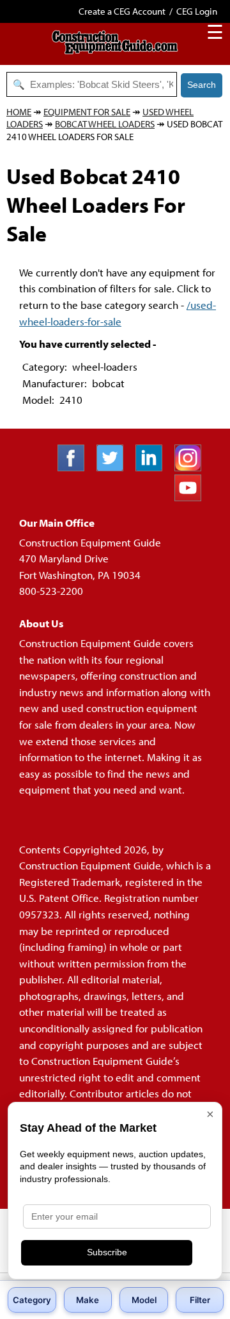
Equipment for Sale (86, 112)
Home (18, 112)
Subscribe (107, 1252)
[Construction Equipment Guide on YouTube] (192, 497)
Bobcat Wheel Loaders (105, 124)
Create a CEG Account (122, 11)
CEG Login (196, 11)
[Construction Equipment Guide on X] (114, 467)
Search (201, 85)
